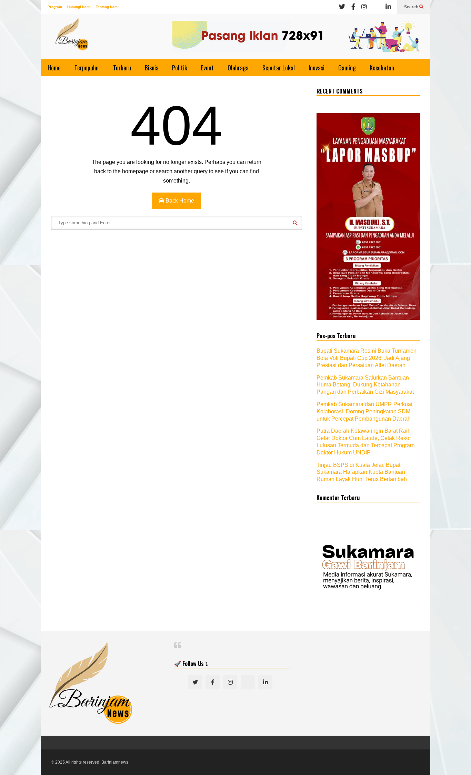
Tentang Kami (107, 7)
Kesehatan (382, 67)
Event (207, 67)
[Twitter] (342, 7)
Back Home (179, 201)
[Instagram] (364, 7)
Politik (179, 67)
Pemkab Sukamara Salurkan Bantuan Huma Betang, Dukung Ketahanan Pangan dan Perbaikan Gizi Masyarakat (365, 385)
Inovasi (316, 67)
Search (411, 6)
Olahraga (238, 67)
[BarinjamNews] (71, 38)
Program (55, 7)
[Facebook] (353, 7)
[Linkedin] (388, 7)
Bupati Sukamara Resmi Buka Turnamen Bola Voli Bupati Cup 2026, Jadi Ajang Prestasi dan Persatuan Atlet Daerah (367, 358)
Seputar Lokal (278, 67)
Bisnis (151, 67)
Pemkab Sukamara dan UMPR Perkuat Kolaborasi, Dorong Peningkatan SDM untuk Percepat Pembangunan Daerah (364, 411)
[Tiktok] (376, 7)
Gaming (347, 67)
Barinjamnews (114, 762)
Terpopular (86, 67)
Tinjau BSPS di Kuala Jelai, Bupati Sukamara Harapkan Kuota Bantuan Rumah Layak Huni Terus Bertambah (362, 472)
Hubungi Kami (79, 7)
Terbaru (122, 67)
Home (54, 67)
